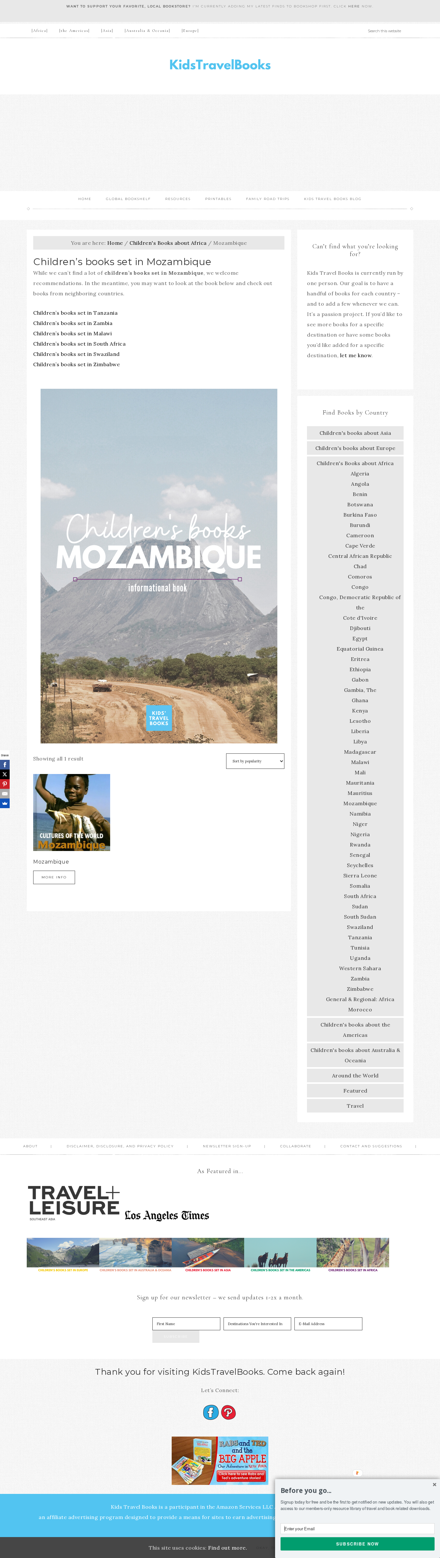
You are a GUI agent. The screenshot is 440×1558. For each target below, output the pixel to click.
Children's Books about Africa (168, 243)
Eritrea (360, 659)
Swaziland (360, 927)
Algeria (360, 473)
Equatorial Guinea (360, 648)
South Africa (360, 896)
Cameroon (360, 535)
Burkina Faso (360, 514)
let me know (356, 355)
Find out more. (227, 1547)
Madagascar (360, 752)
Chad (360, 566)
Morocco (360, 1009)
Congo (360, 587)
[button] (358, 1491)
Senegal (360, 855)
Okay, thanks (272, 1548)
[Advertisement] (220, 143)
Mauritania (360, 782)
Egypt (360, 638)
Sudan (360, 906)
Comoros (360, 576)
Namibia (360, 813)
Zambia (360, 978)
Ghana (360, 700)
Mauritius (360, 793)
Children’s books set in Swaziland (76, 354)
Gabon (360, 679)
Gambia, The (360, 690)
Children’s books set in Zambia (72, 323)
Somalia (360, 886)
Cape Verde (360, 545)
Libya (360, 741)
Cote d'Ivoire (360, 618)
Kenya (360, 710)
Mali (360, 772)
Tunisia (360, 947)
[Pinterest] (5, 784)
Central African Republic (360, 556)
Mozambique (360, 803)
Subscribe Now (357, 1543)
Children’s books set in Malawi (72, 333)
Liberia (360, 731)
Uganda (360, 958)
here (354, 6)
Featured (355, 1090)
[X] (5, 774)
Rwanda (360, 844)
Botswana (360, 504)
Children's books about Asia (355, 433)
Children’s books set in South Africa (79, 343)
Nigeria (360, 834)
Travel (355, 1106)
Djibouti (360, 628)
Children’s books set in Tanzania (75, 313)
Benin (360, 494)
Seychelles (360, 865)
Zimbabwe (360, 989)
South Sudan (360, 916)
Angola (360, 484)
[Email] (5, 793)
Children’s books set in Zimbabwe (76, 364)
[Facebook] (5, 764)
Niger (360, 824)
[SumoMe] (5, 803)
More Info (54, 877)
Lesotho (360, 721)
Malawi (360, 762)
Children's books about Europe (355, 448)
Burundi (360, 525)
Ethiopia (360, 669)
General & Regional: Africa (360, 999)
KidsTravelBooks (220, 66)
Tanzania (360, 937)
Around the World (355, 1075)
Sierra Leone (360, 875)
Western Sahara (360, 968)
